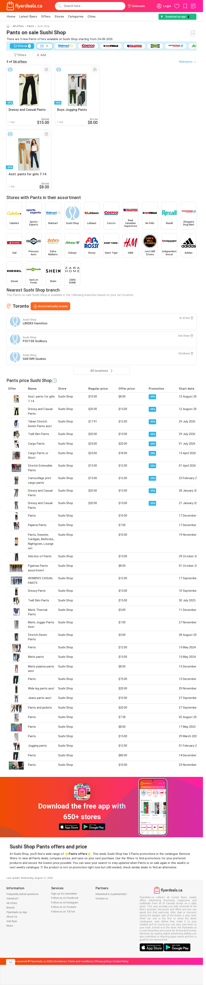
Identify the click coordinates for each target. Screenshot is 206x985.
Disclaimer (60, 961)
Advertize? (12, 898)
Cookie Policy (120, 961)
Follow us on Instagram (64, 902)
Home (11, 16)
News (9, 925)
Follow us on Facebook (64, 897)
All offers (18, 26)
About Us (11, 916)
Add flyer (11, 921)
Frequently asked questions (22, 894)
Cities (92, 16)
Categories (75, 16)
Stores (59, 16)
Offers (45, 16)
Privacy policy (103, 961)
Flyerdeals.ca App (16, 912)
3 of (16, 61)
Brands (10, 907)
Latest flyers (28, 16)
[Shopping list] (193, 6)
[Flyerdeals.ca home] (24, 6)
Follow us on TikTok (63, 911)
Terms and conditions (80, 961)
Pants (30, 26)
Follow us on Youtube (63, 906)
